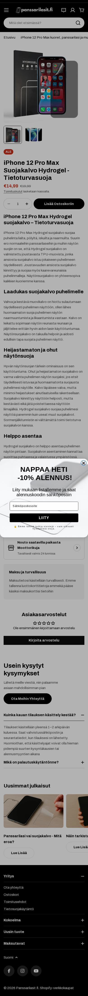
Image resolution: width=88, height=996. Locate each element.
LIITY (44, 518)
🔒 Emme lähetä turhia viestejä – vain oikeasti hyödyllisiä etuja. (44, 527)
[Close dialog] (83, 462)
